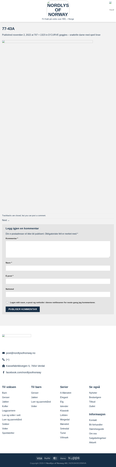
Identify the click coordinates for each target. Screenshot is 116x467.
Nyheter (93, 393)
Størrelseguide (96, 429)
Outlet (92, 406)
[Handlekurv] (111, 9)
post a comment (38, 215)
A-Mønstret (65, 393)
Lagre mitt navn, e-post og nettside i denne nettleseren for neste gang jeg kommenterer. (52, 302)
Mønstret (64, 424)
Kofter (5, 406)
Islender (64, 406)
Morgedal (65, 419)
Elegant (64, 397)
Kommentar (12, 238)
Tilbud (92, 402)
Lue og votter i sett (11, 415)
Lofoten (64, 415)
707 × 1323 (39, 35)
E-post (9, 276)
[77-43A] (47, 125)
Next (6, 220)
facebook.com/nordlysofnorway (23, 372)
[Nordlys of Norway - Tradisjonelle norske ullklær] (58, 9)
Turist (63, 433)
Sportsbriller (8, 433)
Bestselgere (95, 397)
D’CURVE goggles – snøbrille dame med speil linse (74, 35)
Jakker (5, 402)
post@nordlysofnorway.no (20, 353)
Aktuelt (92, 442)
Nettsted (10, 289)
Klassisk (64, 410)
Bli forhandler (96, 424)
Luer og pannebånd (12, 419)
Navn (9, 263)
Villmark (64, 437)
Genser (5, 397)
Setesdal (64, 428)
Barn (4, 393)
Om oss (93, 433)
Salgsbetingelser (97, 438)
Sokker (5, 424)
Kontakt (93, 420)
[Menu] (4, 8)
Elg (62, 402)
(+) (7, 359)
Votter (5, 428)
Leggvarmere (8, 410)
